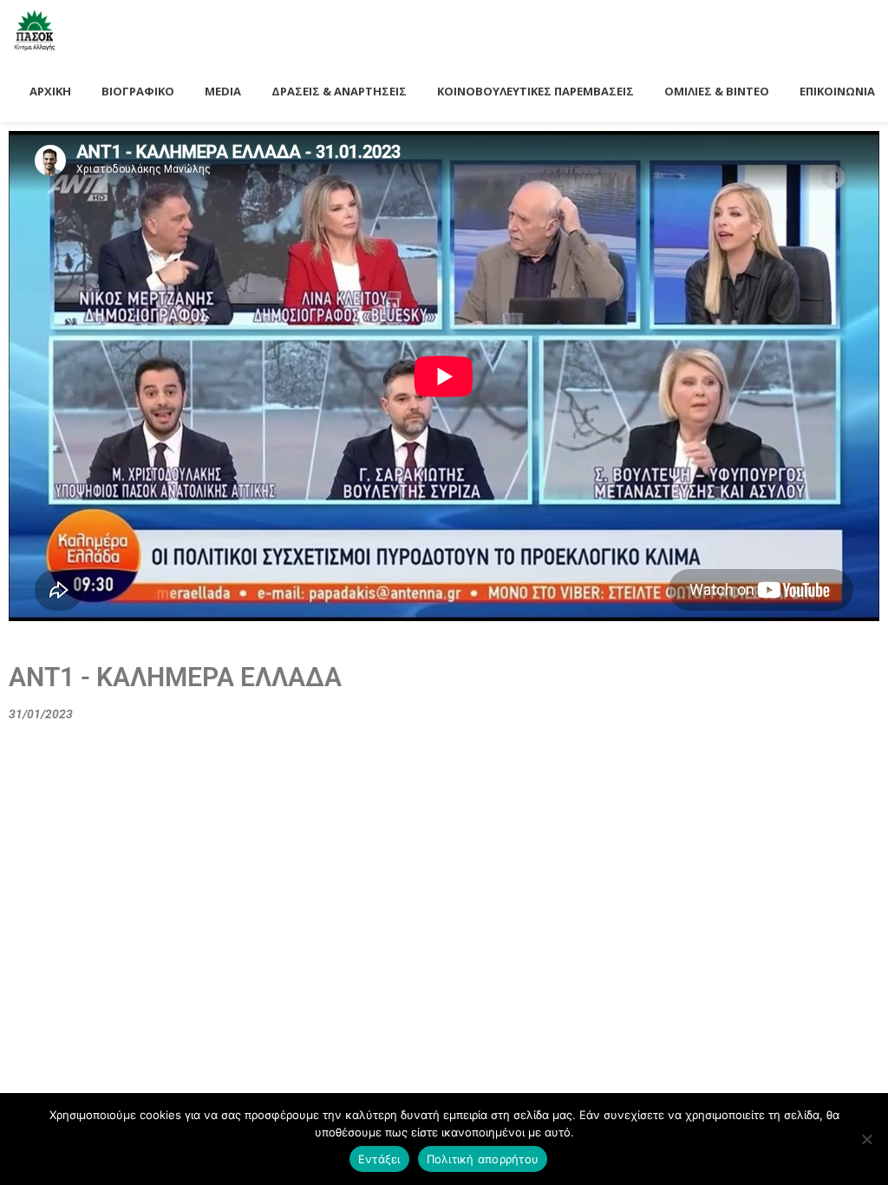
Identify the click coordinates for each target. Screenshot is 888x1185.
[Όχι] (866, 1139)
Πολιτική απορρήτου (483, 1159)
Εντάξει (379, 1159)
